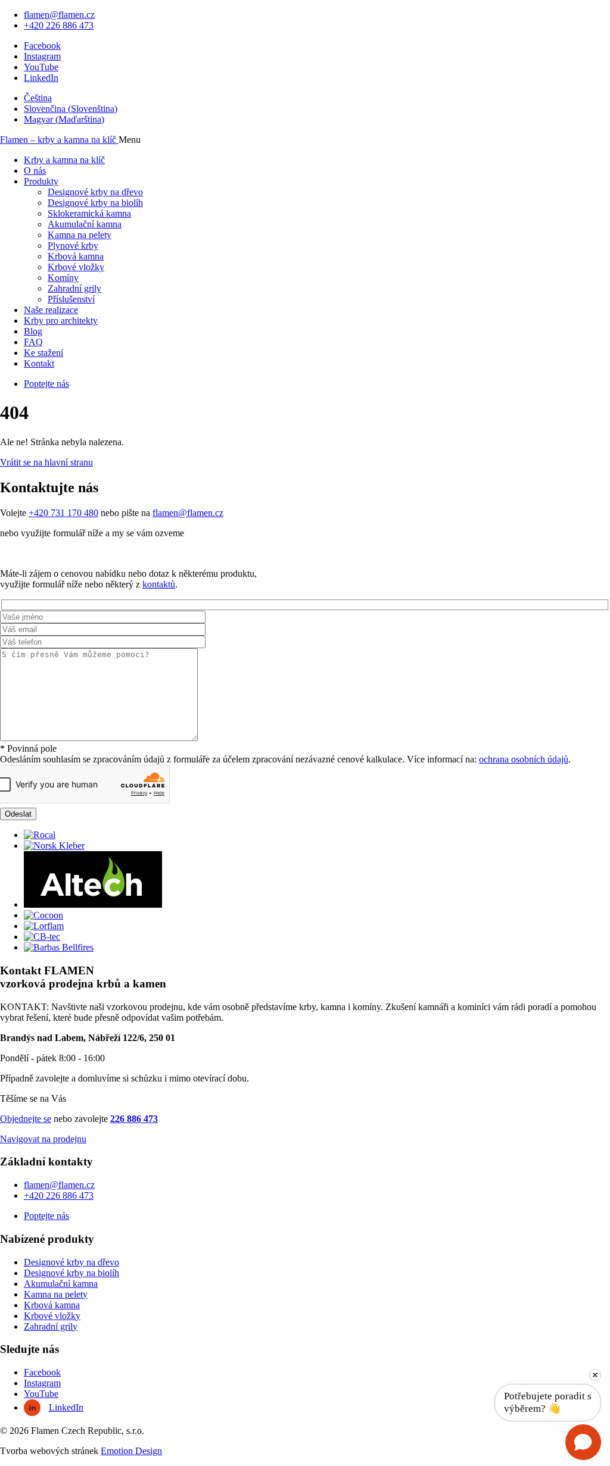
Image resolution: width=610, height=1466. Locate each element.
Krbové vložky (76, 267)
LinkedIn (41, 78)
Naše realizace (51, 310)
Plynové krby (73, 245)
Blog (33, 331)
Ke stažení (43, 353)
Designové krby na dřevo (95, 192)
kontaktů (158, 584)
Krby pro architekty (61, 320)
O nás (35, 170)
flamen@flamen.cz (59, 15)
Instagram (42, 56)
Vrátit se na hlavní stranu (46, 462)
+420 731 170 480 (63, 513)
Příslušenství (71, 299)
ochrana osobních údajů (523, 759)
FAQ (33, 342)
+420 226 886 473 (59, 25)
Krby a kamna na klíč (64, 160)
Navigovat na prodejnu (43, 1139)
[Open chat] (583, 1442)
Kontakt (39, 363)
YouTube (41, 67)
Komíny (63, 278)
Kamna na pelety (79, 235)
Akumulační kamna (85, 224)
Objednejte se (25, 1119)
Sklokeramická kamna (89, 213)
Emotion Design (131, 1451)
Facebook (42, 45)
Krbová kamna (76, 256)
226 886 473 (134, 1119)
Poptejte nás (46, 384)
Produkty (41, 181)
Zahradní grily (74, 288)
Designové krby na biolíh (95, 203)
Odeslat (18, 813)
